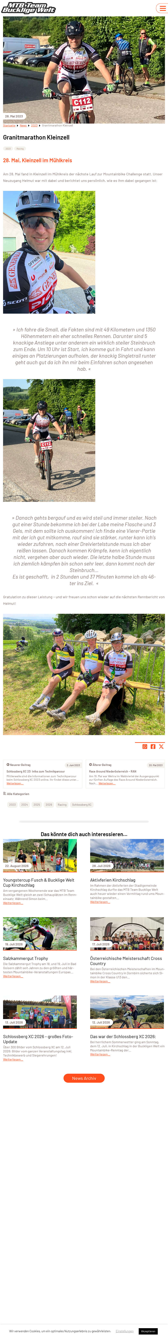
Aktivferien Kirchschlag (112, 879)
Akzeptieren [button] (148, 1331)
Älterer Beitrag (102, 765)
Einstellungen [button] (125, 1331)
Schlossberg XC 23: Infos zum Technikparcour (36, 771)
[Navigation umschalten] (163, 8)
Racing (20, 148)
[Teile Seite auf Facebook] (153, 746)
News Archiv (84, 1078)
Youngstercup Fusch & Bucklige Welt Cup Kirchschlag (38, 882)
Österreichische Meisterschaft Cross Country (126, 960)
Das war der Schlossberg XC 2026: (123, 1036)
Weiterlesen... (107, 783)
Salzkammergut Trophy (25, 958)
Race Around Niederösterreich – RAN (112, 771)
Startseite (9, 125)
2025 (37, 804)
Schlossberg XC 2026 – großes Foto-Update (38, 1039)
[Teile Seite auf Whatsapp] (145, 746)
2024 (24, 804)
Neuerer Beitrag (20, 765)
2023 (34, 125)
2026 (49, 804)
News (23, 125)
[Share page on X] (161, 746)
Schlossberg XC (82, 804)
